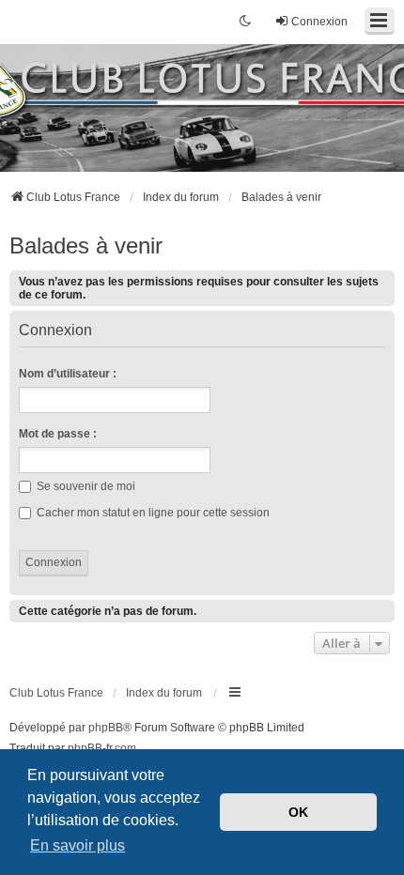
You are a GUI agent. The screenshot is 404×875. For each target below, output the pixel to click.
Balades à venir (86, 245)
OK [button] (298, 812)
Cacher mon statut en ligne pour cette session (152, 512)
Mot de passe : (58, 433)
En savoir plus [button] (77, 845)
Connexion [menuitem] (319, 21)
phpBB (105, 727)
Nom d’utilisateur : (68, 373)
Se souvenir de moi (84, 486)
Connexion (55, 330)
